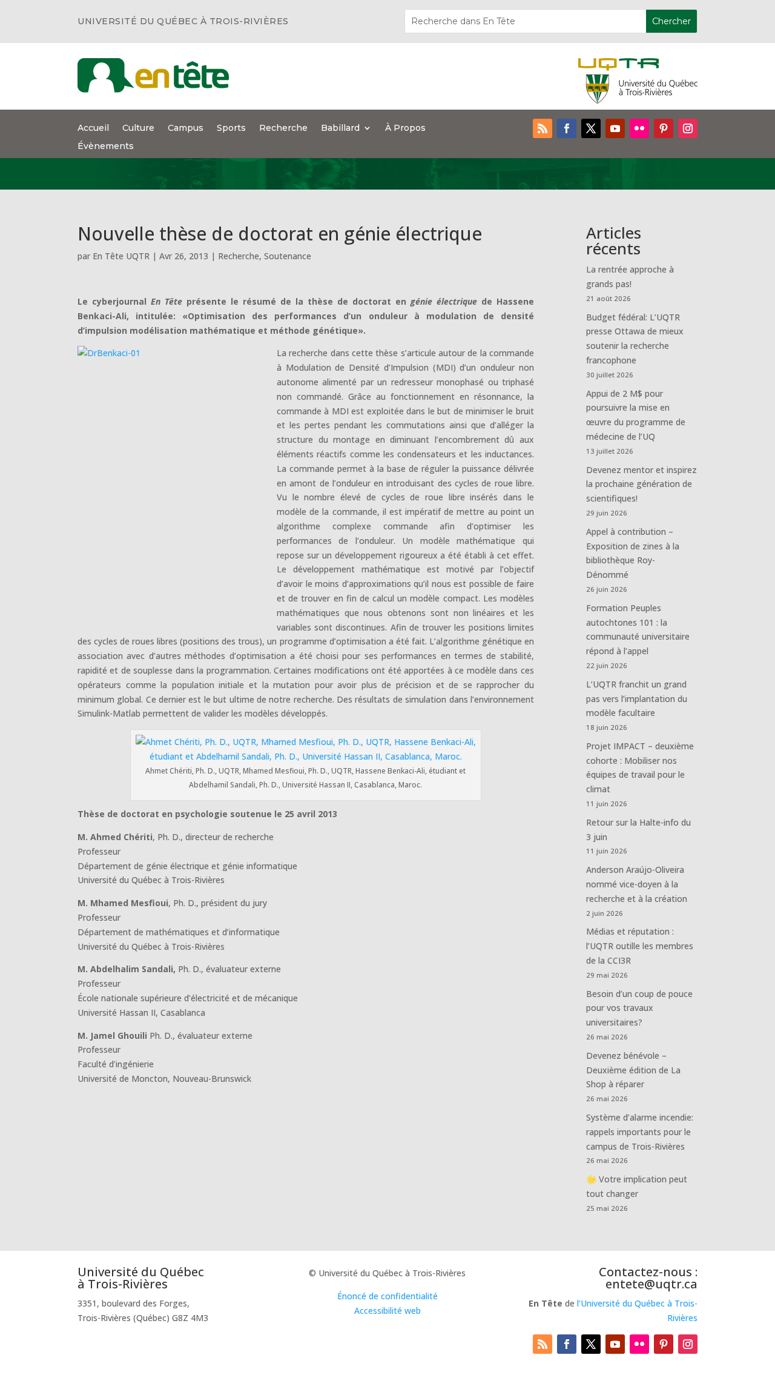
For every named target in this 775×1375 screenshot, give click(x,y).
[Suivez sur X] (591, 128)
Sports (231, 128)
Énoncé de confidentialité (387, 1296)
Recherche (283, 128)
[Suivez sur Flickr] (639, 128)
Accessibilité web (387, 1310)
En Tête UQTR (121, 256)
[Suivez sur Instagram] (688, 128)
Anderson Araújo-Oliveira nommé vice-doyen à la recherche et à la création (636, 884)
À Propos (405, 128)
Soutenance (287, 256)
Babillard (340, 128)
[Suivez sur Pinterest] (663, 128)
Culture (138, 128)
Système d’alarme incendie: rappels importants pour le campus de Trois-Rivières (639, 1132)
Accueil (93, 128)
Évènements (106, 146)
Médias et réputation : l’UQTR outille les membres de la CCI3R (639, 946)
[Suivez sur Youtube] (615, 128)
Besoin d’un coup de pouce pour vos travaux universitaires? (639, 1008)
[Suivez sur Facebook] (566, 128)
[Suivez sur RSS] (542, 128)
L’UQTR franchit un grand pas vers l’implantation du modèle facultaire (636, 698)
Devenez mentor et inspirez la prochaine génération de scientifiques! (641, 484)
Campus (185, 128)
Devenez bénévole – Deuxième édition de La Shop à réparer (633, 1070)
